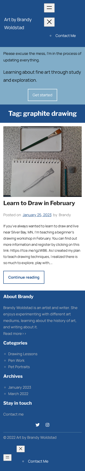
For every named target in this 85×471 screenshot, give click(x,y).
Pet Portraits (19, 366)
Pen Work (16, 360)
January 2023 (19, 387)
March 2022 (18, 393)
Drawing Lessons (22, 353)
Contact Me (65, 35)
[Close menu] (49, 22)
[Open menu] (49, 8)
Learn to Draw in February (39, 203)
